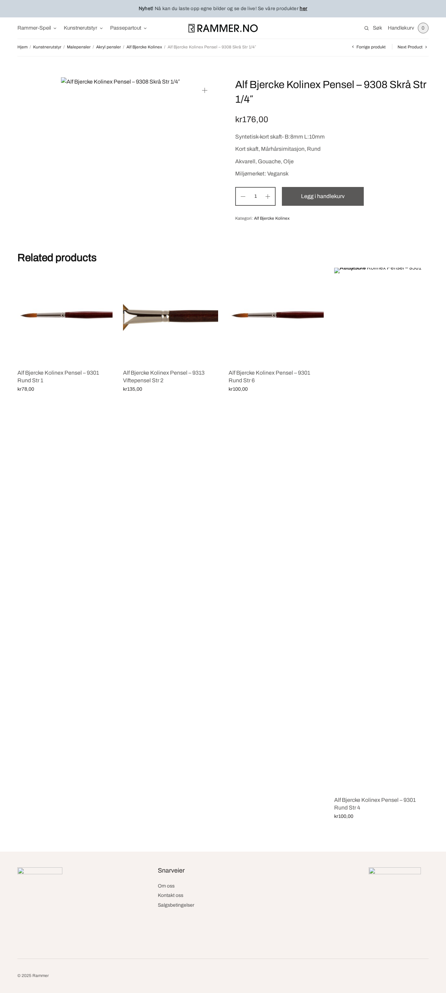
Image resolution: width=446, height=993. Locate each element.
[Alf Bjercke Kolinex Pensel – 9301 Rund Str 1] (65, 315)
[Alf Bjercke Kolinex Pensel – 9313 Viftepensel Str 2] (170, 315)
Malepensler (79, 47)
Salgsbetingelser (176, 905)
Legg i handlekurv (323, 196)
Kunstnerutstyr (80, 28)
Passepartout (125, 28)
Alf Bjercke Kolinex (144, 47)
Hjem (22, 47)
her (303, 8)
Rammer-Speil (34, 28)
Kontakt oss (170, 895)
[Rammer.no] (223, 28)
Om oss (166, 886)
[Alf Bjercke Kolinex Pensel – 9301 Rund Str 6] (276, 315)
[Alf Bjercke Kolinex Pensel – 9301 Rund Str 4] (381, 529)
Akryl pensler (108, 47)
